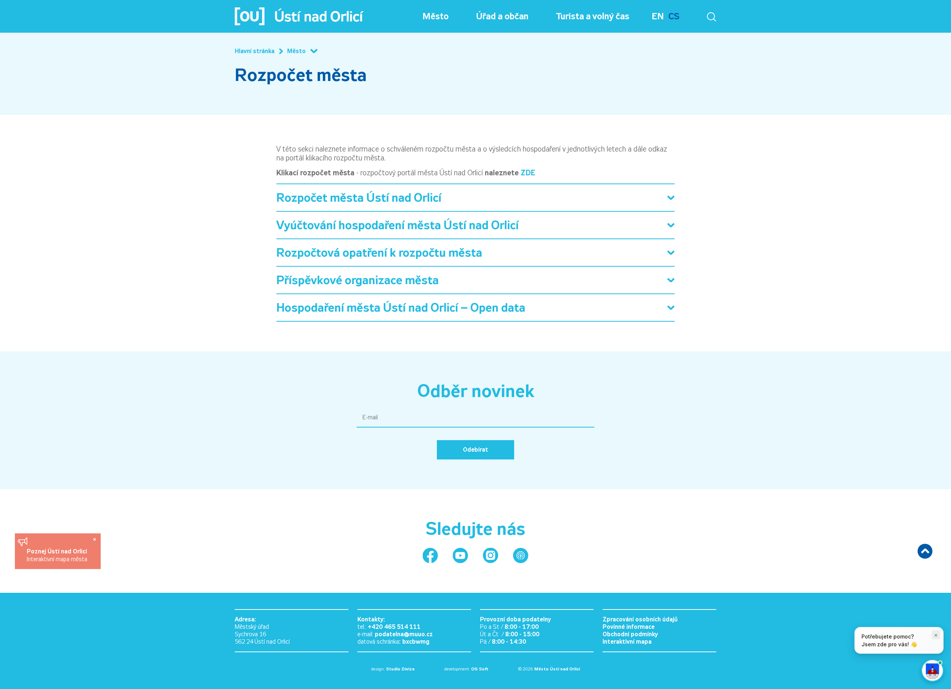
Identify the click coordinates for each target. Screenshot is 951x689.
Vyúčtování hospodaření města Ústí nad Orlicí (397, 225)
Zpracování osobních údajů (640, 619)
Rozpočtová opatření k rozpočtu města (379, 252)
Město (435, 16)
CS (673, 16)
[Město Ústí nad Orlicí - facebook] (430, 555)
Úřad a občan (502, 16)
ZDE (527, 173)
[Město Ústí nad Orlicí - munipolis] (520, 555)
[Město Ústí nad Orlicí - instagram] (490, 555)
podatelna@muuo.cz (404, 634)
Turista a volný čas (592, 16)
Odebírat (475, 449)
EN (658, 16)
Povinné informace (629, 626)
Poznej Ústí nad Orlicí (58, 551)
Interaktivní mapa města (57, 559)
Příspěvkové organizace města (357, 280)
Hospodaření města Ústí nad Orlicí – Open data (400, 307)
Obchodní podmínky (630, 634)
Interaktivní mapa (627, 641)
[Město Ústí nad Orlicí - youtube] (460, 555)
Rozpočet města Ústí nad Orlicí (358, 197)
